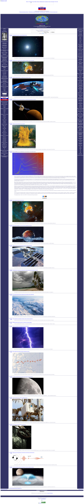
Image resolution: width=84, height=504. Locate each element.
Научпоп (4, 105)
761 (9, 488)
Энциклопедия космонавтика (4, 43)
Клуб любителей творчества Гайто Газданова (80, 124)
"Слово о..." (80, 61)
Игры (4, 112)
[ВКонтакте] (43, 196)
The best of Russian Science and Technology (4, 156)
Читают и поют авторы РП (4, 108)
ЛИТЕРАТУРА (80, 29)
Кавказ (80, 38)
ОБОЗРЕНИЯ (80, 57)
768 (18, 488)
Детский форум (80, 116)
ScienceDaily (4, 73)
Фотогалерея (80, 74)
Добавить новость (80, 489)
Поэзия (80, 42)
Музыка (80, 76)
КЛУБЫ (80, 117)
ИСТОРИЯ (80, 89)
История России (80, 92)
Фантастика (80, 145)
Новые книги (80, 50)
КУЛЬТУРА (80, 70)
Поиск (4, 129)
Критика (80, 47)
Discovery (4, 74)
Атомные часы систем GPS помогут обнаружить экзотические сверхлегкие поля (23, 452)
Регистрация (53, 1)
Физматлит (4, 48)
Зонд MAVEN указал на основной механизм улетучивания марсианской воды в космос (24, 99)
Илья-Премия (80, 140)
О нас (33, 1)
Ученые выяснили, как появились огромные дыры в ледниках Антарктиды (22, 318)
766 (15, 488)
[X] (46, 196)
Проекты (4, 131)
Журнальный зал (4, 47)
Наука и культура (4, 64)
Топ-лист (49, 1)
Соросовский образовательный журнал (4, 81)
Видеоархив (80, 82)
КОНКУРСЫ (80, 130)
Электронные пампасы (80, 143)
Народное (4, 115)
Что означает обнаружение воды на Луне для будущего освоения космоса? (22, 376)
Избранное (4, 136)
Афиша (4, 154)
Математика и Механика (4, 86)
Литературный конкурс (80, 136)
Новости (38, 1)
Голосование (46, 1)
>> (21, 488)
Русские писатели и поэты (4, 135)
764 (13, 488)
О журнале (4, 122)
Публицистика (80, 35)
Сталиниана (80, 105)
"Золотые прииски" (80, 67)
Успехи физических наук (4, 70)
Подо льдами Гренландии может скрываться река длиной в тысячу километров (23, 294)
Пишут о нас (4, 125)
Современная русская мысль (80, 86)
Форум (80, 146)
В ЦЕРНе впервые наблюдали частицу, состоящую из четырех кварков (22, 322)
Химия (4, 90)
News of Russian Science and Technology (4, 50)
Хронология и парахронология (4, 60)
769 (19, 488)
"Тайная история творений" (80, 63)
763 (12, 488)
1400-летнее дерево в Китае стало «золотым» (18, 123)
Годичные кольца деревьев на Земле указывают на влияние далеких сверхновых (23, 60)
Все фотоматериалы (80, 155)
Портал (27, 1)
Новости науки (4, 151)
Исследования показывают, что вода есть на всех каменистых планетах (22, 225)
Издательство (80, 53)
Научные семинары (4, 52)
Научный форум (4, 31)
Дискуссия (56, 1)
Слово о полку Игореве (80, 96)
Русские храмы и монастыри (80, 81)
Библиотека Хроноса (4, 104)
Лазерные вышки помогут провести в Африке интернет (19, 397)
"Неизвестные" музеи (80, 77)
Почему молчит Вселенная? (4, 54)
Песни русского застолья (4, 114)
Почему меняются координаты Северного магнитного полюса (20, 351)
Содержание (30, 1)
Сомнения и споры (80, 49)
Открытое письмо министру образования (4, 78)
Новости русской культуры (4, 150)
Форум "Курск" (80, 113)
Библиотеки (4, 138)
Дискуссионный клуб (80, 108)
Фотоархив (4, 139)
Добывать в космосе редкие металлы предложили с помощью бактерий (22, 245)
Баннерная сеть (4, 144)
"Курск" (80, 37)
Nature (4, 69)
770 (20, 488)
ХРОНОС (80, 91)
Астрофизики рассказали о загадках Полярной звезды (19, 35)
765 (14, 488)
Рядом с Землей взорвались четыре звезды (18, 200)
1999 (80, 152)
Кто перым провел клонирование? (4, 57)
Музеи (4, 111)
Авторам (4, 121)
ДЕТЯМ (80, 141)
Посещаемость (4, 132)
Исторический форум (80, 114)
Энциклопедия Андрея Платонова (80, 127)
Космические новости (4, 41)
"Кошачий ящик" (80, 66)
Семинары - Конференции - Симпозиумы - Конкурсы (42, 12)
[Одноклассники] (44, 196)
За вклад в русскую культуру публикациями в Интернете (80, 133)
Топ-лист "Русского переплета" (4, 143)
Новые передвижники (80, 73)
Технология (4, 87)
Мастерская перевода (80, 129)
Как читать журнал (4, 124)
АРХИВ (80, 148)
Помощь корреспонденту (4, 489)
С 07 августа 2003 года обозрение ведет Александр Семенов (42, 26)
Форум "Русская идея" (80, 111)
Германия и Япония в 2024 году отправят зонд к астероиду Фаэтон (21, 77)
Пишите (35, 1)
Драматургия (80, 44)
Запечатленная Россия (80, 104)
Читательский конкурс (80, 138)
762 (11, 488)
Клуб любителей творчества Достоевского (80, 121)
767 (16, 488)
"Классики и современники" (80, 59)
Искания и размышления (80, 46)
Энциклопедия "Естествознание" (4, 45)
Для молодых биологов (4, 101)
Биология (4, 83)
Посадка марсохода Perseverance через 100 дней (19, 424)
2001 (80, 149)
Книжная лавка (42, 1)
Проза (80, 41)
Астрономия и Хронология (80, 100)
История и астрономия (4, 61)
